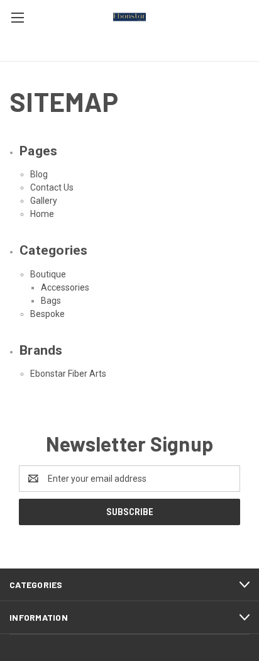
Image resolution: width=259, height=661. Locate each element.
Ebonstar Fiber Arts (68, 374)
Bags (51, 301)
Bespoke (47, 314)
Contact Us (52, 187)
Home (42, 214)
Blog (39, 174)
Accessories (65, 287)
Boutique (48, 274)
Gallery (43, 201)
